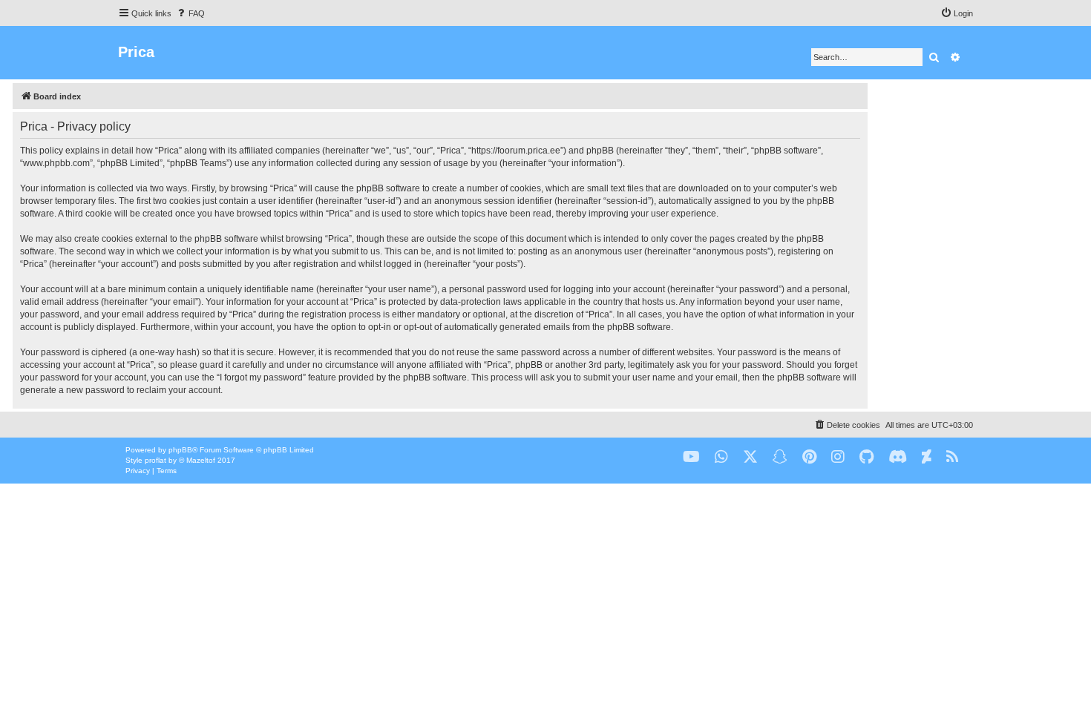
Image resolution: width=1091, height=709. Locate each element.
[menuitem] (190, 13)
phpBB (180, 450)
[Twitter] (750, 457)
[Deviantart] (926, 457)
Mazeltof (200, 460)
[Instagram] (838, 457)
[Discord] (898, 457)
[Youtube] (691, 457)
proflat (155, 460)
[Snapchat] (780, 457)
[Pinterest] (809, 457)
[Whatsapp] (721, 457)
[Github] (866, 457)
